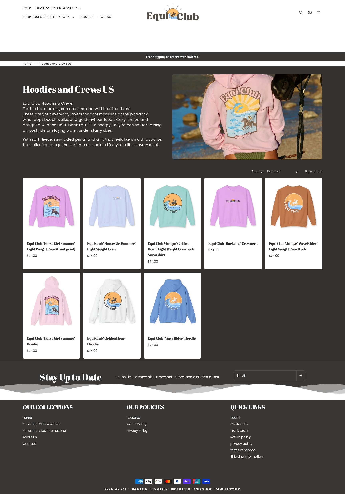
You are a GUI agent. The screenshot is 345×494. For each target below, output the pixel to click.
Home (27, 63)
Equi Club (120, 488)
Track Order (239, 430)
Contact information (228, 488)
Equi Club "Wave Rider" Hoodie (172, 338)
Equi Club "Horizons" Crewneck (233, 243)
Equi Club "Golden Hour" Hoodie (106, 341)
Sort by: (257, 171)
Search (235, 418)
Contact (29, 443)
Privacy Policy (137, 430)
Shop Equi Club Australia (41, 424)
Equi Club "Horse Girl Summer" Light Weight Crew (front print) (51, 246)
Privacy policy (139, 488)
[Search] (301, 12)
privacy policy (241, 443)
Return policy (240, 437)
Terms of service (180, 488)
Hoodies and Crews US (56, 63)
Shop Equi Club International (45, 430)
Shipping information (246, 456)
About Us (30, 437)
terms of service (242, 450)
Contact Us (239, 424)
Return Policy (136, 424)
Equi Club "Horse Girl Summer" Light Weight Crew (111, 246)
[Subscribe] (300, 375)
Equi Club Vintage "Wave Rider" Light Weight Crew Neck (293, 246)
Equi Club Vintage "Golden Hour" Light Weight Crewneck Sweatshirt (171, 249)
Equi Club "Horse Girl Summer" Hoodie (51, 341)
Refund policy (159, 488)
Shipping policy (203, 488)
